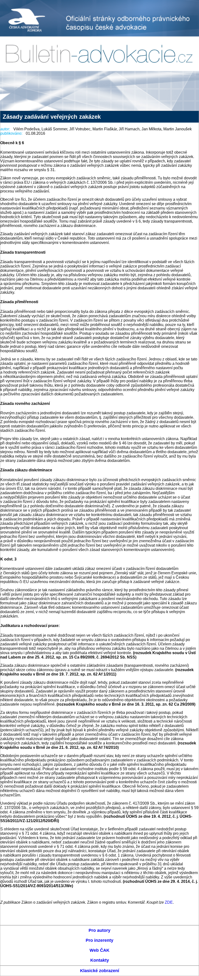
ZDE (169, 902)
